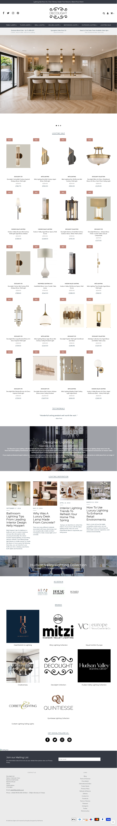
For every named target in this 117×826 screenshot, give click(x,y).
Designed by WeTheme (36, 820)
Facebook (85, 798)
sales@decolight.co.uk (17, 790)
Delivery (85, 793)
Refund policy (85, 811)
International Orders (85, 783)
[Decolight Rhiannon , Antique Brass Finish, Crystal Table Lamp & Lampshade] (99, 209)
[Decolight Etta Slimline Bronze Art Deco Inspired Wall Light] (18, 368)
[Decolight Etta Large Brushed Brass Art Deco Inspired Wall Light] (18, 316)
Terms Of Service (85, 778)
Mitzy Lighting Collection (58, 645)
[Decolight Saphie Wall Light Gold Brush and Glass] (72, 316)
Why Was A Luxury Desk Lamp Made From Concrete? (44, 518)
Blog (85, 776)
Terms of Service (85, 801)
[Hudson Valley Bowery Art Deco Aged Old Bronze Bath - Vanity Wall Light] (99, 368)
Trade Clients (85, 786)
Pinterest (85, 803)
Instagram (85, 806)
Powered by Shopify (23, 820)
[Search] (103, 13)
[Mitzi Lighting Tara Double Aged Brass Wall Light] (99, 263)
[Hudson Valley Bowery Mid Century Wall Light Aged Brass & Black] (18, 209)
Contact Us (85, 796)
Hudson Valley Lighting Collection (94, 685)
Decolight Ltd (18, 176)
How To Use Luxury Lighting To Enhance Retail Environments (97, 513)
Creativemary (23, 685)
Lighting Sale (105, 25)
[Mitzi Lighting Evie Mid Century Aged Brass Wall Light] (45, 156)
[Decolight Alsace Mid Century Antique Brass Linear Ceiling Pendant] (45, 368)
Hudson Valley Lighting (18, 229)
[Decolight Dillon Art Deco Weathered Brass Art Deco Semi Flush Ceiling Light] (99, 156)
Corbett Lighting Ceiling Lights (23, 724)
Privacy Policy (85, 788)
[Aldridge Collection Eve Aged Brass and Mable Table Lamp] (99, 316)
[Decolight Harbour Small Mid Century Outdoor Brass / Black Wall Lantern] (72, 209)
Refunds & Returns (85, 791)
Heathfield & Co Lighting (23, 645)
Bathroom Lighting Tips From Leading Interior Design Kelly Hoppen (16, 519)
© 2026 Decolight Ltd (12, 820)
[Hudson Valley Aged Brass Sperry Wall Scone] (45, 209)
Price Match (85, 781)
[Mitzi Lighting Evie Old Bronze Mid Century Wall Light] (72, 156)
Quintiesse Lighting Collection (58, 718)
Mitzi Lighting (45, 176)
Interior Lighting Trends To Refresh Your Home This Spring (71, 514)
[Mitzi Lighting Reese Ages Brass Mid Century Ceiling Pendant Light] (45, 316)
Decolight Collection (98, 176)
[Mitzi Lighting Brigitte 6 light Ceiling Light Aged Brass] (72, 368)
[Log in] (106, 13)
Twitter (85, 808)
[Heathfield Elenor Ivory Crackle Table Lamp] (45, 263)
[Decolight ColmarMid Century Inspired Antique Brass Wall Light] (18, 156)
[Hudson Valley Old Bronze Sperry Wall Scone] (72, 263)
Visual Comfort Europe (94, 645)
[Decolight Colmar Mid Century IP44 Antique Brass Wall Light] (18, 263)
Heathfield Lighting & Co (45, 283)
